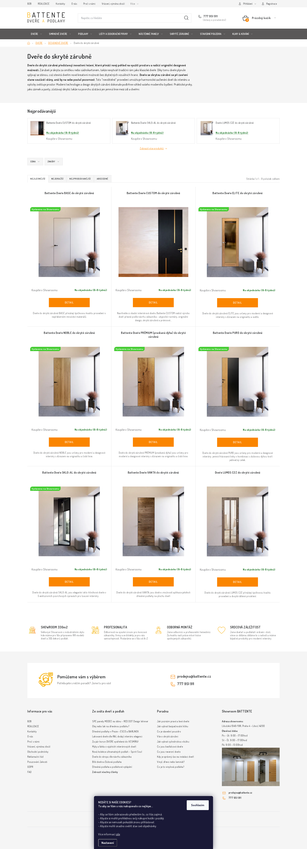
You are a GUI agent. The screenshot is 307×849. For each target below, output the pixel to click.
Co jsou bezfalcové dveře (170, 746)
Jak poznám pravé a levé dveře (173, 721)
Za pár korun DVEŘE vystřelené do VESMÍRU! (115, 741)
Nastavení (107, 843)
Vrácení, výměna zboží (113, 3)
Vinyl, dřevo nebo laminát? (170, 761)
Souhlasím (197, 805)
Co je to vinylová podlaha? (170, 766)
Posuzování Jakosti (37, 761)
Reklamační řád (35, 756)
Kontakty (60, 3)
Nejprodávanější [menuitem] (80, 178)
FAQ (29, 771)
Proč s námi (89, 3)
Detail (69, 302)
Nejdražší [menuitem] (57, 178)
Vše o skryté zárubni (167, 736)
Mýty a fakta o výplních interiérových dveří (114, 746)
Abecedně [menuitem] (102, 178)
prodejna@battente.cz (194, 676)
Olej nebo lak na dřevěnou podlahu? (110, 726)
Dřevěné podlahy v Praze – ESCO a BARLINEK (115, 731)
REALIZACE (44, 3)
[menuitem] (36, 34)
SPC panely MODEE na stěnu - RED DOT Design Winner (120, 721)
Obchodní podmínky (38, 751)
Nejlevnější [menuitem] (37, 178)
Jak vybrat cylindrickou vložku (173, 741)
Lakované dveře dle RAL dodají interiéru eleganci (117, 736)
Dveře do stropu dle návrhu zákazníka (111, 756)
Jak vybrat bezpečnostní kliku (172, 726)
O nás (74, 3)
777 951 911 (210, 16)
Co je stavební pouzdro (169, 731)
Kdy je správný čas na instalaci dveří (175, 756)
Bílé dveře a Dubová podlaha (107, 761)
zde (118, 834)
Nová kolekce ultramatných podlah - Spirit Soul (117, 751)
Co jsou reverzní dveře (168, 751)
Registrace (271, 3)
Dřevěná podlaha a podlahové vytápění (112, 766)
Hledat (186, 18)
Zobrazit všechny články (105, 771)
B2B (29, 3)
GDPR (30, 766)
